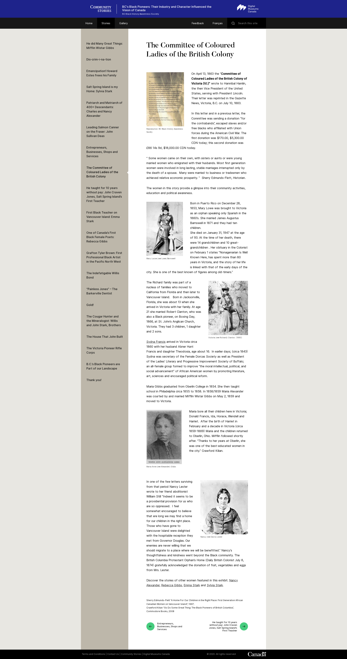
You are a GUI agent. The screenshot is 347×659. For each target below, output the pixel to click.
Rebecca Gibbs (171, 585)
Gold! (90, 305)
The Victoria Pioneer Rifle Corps (104, 350)
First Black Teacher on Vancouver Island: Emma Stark (103, 217)
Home (89, 23)
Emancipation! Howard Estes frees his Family (101, 73)
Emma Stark (192, 585)
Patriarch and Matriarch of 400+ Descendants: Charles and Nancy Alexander (104, 109)
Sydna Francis (156, 341)
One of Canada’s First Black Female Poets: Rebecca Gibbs (101, 237)
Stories (106, 23)
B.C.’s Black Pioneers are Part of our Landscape (103, 366)
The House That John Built (104, 336)
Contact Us (113, 654)
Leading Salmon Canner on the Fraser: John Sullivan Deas (102, 131)
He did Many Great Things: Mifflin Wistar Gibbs (104, 46)
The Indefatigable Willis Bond (102, 275)
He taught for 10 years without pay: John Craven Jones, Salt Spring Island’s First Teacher (104, 194)
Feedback (198, 23)
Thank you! (93, 380)
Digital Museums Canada (156, 654)
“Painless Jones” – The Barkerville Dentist (101, 291)
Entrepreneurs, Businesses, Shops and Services (102, 152)
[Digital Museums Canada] (247, 8)
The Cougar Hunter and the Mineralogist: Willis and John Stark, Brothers (103, 321)
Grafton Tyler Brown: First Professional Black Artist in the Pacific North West (104, 257)
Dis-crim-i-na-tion (98, 59)
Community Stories (131, 654)
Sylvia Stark (215, 585)
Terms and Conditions (93, 654)
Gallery (123, 23)
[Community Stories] (103, 9)
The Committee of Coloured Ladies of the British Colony (102, 172)
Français (218, 23)
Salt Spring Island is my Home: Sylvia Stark (102, 89)
